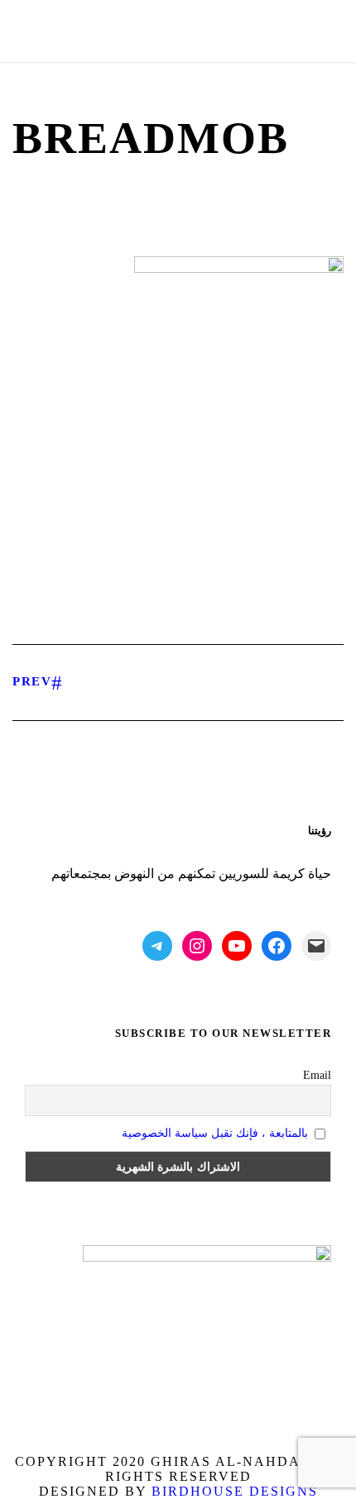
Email (317, 1075)
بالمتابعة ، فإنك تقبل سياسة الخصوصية (215, 1133)
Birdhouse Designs (235, 1491)
